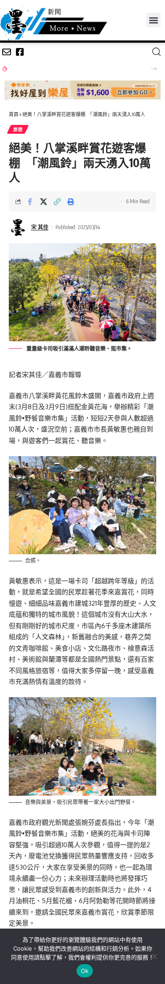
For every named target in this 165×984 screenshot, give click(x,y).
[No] (154, 956)
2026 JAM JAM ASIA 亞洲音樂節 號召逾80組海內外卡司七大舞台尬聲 (76, 68)
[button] (153, 20)
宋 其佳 (39, 227)
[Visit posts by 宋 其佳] (18, 227)
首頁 (13, 114)
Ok (85, 970)
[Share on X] (43, 201)
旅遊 (17, 129)
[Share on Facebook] (30, 201)
